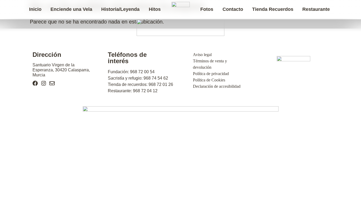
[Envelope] (52, 83)
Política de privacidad (211, 73)
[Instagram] (43, 83)
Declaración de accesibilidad (216, 86)
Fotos (206, 9)
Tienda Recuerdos (272, 9)
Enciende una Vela (71, 9)
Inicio (35, 9)
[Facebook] (35, 83)
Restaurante (316, 9)
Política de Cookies (209, 80)
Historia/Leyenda (120, 9)
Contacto (233, 9)
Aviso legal (202, 54)
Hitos (155, 9)
